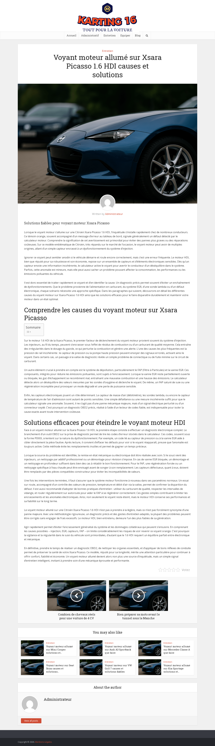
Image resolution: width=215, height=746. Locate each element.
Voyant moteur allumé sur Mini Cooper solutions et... (59, 649)
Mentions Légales (43, 741)
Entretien (110, 35)
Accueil (71, 35)
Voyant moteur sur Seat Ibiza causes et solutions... (60, 668)
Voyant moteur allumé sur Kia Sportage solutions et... (177, 668)
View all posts (31, 720)
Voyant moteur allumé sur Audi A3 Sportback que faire (118, 649)
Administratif (90, 35)
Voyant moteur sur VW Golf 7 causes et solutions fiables (118, 668)
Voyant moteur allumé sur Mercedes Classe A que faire (177, 649)
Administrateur (114, 214)
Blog (138, 35)
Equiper (125, 35)
